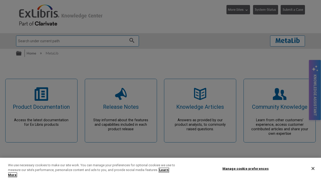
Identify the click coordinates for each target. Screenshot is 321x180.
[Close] (312, 168)
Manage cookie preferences (245, 168)
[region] (160, 169)
